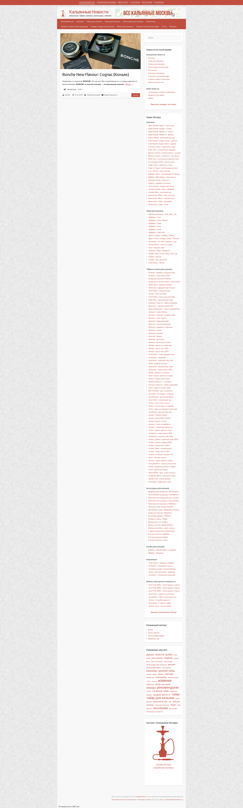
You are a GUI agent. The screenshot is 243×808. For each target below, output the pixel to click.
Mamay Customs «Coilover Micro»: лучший (164, 153)
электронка (173, 708)
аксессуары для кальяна (156, 665)
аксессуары (168, 661)
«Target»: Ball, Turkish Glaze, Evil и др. (163, 254)
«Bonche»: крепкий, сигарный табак (161, 315)
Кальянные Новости (88, 11)
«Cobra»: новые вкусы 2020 (158, 445)
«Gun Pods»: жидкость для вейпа (161, 594)
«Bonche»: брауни (155, 336)
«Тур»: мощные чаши (156, 248)
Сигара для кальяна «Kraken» (159, 279)
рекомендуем (167, 687)
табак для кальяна (160, 698)
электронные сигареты (154, 712)
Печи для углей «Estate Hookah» (160, 507)
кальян (171, 664)
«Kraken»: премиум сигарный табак (161, 273)
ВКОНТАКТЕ (123, 2)
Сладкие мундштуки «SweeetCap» (161, 531)
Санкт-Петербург (156, 661)
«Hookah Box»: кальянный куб (159, 192)
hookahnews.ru (141, 797)
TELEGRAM (135, 2)
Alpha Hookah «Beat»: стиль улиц (161, 126)
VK (161, 800)
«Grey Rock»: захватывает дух (160, 400)
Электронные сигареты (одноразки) (161, 92)
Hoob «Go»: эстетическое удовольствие (163, 159)
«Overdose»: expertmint (157, 357)
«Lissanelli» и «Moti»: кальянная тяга (162, 597)
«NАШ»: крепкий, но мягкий (158, 373)
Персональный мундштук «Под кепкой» (163, 501)
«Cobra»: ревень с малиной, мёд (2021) (163, 439)
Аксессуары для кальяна (133, 21)
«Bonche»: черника (155, 333)
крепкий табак (166, 670)
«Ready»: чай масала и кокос (159, 342)
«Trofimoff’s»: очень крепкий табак (161, 354)
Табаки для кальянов (156, 64)
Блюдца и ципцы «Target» (158, 519)
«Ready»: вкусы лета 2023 (158, 351)
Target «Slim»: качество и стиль (160, 165)
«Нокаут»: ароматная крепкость (160, 427)
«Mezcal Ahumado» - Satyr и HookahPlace (164, 309)
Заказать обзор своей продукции (74, 27)
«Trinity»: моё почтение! (157, 294)
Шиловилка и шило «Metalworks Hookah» (164, 510)
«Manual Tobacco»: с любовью (159, 382)
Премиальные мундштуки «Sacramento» (163, 492)
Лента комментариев (156, 636)
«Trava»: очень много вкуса (158, 403)
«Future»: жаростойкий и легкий (160, 461)
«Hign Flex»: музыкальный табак (160, 300)
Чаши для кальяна (112, 21)
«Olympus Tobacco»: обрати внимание (162, 303)
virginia (168, 657)
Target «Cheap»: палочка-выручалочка (162, 168)
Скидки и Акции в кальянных (102, 27)
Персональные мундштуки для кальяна (163, 498)
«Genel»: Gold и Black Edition (159, 418)
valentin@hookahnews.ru (174, 800)
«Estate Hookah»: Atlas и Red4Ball (161, 189)
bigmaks (150, 654)
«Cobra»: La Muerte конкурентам (160, 454)
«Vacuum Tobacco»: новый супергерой (162, 385)
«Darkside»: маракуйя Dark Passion (161, 288)
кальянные (166, 668)
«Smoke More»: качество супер (160, 245)
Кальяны (80, 21)
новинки (164, 680)
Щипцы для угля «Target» (158, 522)
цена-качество (160, 701)
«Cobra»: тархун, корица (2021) (160, 442)
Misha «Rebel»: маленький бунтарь (161, 138)
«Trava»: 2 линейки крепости (159, 600)
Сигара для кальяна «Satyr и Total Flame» (164, 282)
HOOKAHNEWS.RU (87, 2)
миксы (161, 674)
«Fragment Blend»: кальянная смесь (162, 476)
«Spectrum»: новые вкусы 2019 (160, 370)
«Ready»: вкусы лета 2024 (158, 348)
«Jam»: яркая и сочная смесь (159, 388)
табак (176, 694)
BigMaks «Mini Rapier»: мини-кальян (162, 177)
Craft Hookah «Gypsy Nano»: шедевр (162, 144)
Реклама (173, 27)
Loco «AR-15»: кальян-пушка (159, 171)
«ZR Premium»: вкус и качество (160, 391)
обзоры (151, 687)
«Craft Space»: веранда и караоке (161, 563)
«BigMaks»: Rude (154, 229)
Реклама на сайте (144, 800)
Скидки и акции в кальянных (159, 79)
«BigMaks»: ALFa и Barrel (157, 220)
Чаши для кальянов (155, 61)
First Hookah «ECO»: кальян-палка (161, 162)
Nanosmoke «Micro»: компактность (161, 198)
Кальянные (150, 21)
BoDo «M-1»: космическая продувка (162, 150)
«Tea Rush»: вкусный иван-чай (159, 412)
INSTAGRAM (147, 2)
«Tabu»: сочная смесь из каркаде (161, 406)
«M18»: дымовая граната (157, 364)
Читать (135, 95)
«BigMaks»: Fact (154, 217)
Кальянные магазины (156, 73)
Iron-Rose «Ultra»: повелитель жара (161, 147)
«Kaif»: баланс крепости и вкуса (160, 376)
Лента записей (153, 633)
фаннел (149, 702)
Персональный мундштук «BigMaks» (162, 504)
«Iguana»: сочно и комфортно (159, 424)
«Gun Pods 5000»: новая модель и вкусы (164, 585)
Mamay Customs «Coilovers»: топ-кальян (163, 156)
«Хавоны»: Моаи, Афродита (159, 251)
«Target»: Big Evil (154, 257)
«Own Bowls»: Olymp (156, 263)
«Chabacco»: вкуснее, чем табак (160, 436)
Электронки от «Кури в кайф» (159, 603)
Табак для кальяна (94, 21)
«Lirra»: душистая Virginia (158, 470)
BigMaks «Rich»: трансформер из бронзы (164, 174)
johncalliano (157, 658)
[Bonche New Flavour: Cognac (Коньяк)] (100, 51)
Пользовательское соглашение (123, 800)
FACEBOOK (159, 2)
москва (169, 674)
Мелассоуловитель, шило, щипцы (161, 528)
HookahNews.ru (67, 21)
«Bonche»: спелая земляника (159, 324)
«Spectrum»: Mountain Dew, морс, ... (162, 367)
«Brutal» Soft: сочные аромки (159, 479)
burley (169, 654)
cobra (175, 655)
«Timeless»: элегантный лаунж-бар (161, 575)
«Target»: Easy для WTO (157, 260)
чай (169, 702)
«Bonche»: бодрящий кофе (158, 321)
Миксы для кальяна (125, 27)
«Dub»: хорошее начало (157, 458)
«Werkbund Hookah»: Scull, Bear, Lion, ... (163, 214)
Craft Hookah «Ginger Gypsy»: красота (162, 141)
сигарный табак (160, 691)
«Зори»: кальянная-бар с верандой (161, 572)
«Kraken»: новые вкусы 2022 (159, 276)
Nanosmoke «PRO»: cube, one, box (161, 195)
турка (177, 698)
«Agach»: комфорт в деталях (159, 183)
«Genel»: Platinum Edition (157, 415)
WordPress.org (153, 639)
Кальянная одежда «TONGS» (159, 516)
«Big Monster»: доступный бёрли (160, 397)
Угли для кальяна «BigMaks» (159, 534)
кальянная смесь (153, 668)
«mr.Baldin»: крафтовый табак (159, 482)
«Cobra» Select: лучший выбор (159, 448)
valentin (67, 95)
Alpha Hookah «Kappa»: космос (160, 129)
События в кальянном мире (147, 27)
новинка (154, 681)
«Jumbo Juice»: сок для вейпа (159, 606)
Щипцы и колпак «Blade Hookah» (160, 525)
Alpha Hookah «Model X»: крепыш (161, 135)
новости (150, 684)
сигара (148, 691)
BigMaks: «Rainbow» (156, 553)
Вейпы (150, 98)
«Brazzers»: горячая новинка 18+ (160, 306)
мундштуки (150, 677)
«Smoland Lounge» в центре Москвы (162, 569)
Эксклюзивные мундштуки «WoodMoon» (163, 495)
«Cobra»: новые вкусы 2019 (158, 451)
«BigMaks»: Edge (154, 223)
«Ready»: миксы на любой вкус (160, 345)
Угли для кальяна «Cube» (158, 540)
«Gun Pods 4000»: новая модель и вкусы (164, 588)
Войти (150, 630)
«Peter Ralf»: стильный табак (159, 291)
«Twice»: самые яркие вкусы (159, 379)
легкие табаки (151, 674)
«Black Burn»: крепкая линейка (160, 285)
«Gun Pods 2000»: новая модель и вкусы (164, 591)
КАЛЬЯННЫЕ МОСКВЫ (106, 2)
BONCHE (159, 654)
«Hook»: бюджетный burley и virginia (162, 467)
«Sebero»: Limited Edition (157, 312)
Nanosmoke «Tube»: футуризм (159, 201)
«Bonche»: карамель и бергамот (160, 327)
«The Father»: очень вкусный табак (161, 297)
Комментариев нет (111, 95)
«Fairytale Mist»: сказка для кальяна (162, 464)
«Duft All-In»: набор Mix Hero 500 (160, 360)
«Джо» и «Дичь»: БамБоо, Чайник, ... (162, 235)
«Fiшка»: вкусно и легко (157, 421)
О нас (164, 27)
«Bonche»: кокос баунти (157, 318)
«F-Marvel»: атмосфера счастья (160, 566)
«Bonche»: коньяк (155, 330)
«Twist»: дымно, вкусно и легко (160, 430)
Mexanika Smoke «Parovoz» (158, 180)
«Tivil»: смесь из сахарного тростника (162, 409)
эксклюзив (160, 708)
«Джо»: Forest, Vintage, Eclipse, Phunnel (163, 238)
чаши (173, 705)
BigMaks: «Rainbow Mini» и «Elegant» (162, 550)
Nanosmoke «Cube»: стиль (158, 204)
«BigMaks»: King (154, 226)
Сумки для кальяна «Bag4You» (160, 513)
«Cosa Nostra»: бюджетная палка (161, 186)
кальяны (151, 670)
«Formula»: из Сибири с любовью (161, 394)
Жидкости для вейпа (156, 95)
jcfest (148, 658)
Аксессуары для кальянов (158, 67)
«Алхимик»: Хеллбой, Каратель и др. (162, 242)
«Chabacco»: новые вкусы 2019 (160, 433)
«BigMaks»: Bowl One (156, 232)
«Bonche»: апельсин (156, 339)
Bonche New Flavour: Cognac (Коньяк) (95, 74)
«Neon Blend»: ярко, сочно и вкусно (161, 473)
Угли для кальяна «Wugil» (158, 537)
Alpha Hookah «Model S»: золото (160, 132)
